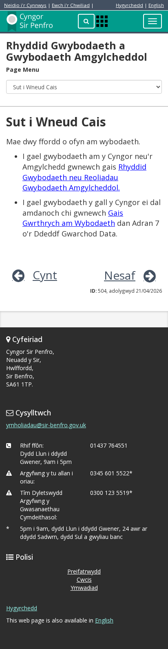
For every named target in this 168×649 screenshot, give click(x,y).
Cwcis (84, 579)
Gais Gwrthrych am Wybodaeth (72, 218)
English (156, 5)
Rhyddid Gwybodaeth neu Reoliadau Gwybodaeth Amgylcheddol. (84, 177)
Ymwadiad (84, 588)
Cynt (45, 275)
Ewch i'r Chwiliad (71, 5)
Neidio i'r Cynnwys (25, 5)
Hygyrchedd (129, 5)
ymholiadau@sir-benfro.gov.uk (46, 425)
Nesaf (119, 275)
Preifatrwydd (84, 571)
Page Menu (22, 69)
